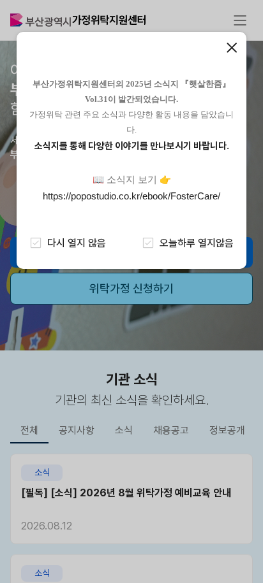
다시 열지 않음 (76, 243)
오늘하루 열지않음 (197, 243)
